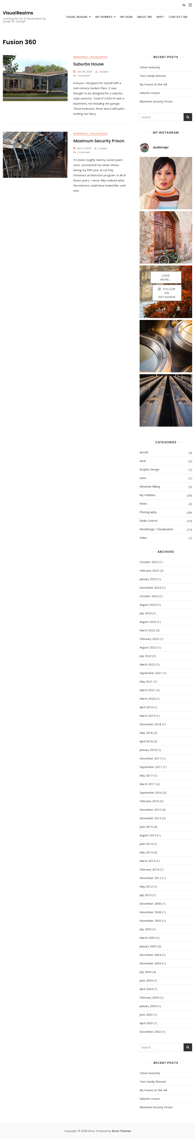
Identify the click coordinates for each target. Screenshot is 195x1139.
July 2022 (146, 656)
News (143, 503)
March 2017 (147, 784)
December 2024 (150, 587)
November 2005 (150, 920)
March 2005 (147, 938)
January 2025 (148, 579)
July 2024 (146, 613)
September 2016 (151, 792)
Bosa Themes (121, 1131)
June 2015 (146, 827)
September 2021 (151, 673)
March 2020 (147, 698)
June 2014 (146, 844)
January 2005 (148, 946)
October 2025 (149, 562)
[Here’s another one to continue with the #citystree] (166, 400)
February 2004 (149, 997)
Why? (160, 17)
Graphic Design (149, 469)
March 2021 (147, 690)
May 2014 (146, 852)
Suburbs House (88, 64)
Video (143, 538)
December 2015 (150, 809)
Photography (148, 512)
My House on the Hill (153, 84)
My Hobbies (103, 17)
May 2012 (146, 886)
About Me (144, 17)
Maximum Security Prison (98, 141)
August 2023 (148, 622)
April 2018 (146, 741)
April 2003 (146, 1023)
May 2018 (146, 733)
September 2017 (151, 767)
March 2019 (147, 716)
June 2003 (146, 1014)
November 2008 (150, 912)
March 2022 (147, 664)
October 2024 (149, 596)
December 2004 (150, 955)
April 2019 (146, 707)
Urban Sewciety (150, 67)
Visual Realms (77, 17)
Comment (84, 76)
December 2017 (150, 758)
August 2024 (148, 605)
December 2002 (150, 1031)
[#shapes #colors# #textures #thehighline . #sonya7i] (166, 346)
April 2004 (146, 989)
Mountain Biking (150, 486)
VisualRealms (18, 13)
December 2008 (150, 903)
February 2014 (149, 869)
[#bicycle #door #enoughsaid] (166, 237)
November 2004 (150, 963)
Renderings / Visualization (90, 57)
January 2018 (148, 750)
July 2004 (146, 972)
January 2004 (148, 1006)
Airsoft (144, 452)
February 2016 (149, 801)
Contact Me (178, 17)
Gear (143, 461)
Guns (143, 478)
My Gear (126, 17)
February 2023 (149, 639)
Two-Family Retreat (153, 76)
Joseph (103, 71)
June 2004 (146, 980)
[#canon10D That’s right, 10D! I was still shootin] (166, 183)
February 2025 (149, 570)
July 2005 (146, 929)
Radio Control (148, 520)
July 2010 (146, 895)
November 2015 (150, 818)
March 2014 (147, 861)
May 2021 (146, 681)
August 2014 (148, 835)
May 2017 (146, 775)
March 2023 (147, 630)
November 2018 (150, 724)
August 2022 (148, 647)
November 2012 (150, 878)
